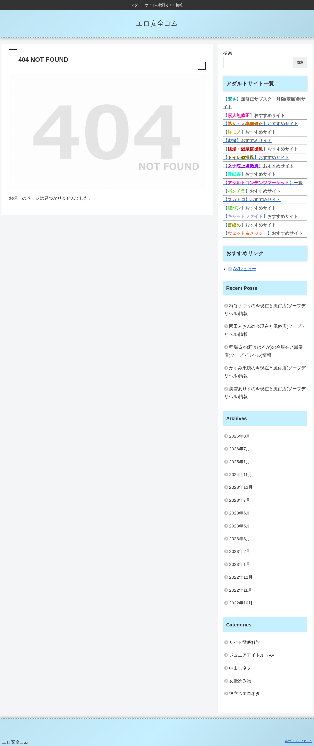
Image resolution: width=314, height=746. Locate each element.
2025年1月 (239, 461)
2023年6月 (239, 513)
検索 (227, 52)
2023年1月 (239, 564)
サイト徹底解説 (244, 642)
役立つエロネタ (244, 693)
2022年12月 (241, 577)
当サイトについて (298, 741)
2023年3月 (239, 538)
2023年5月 (239, 526)
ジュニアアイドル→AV (252, 655)
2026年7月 (239, 448)
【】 (254, 115)
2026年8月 (239, 436)
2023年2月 (239, 551)
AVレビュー (244, 268)
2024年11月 (240, 474)
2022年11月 (240, 590)
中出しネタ (240, 668)
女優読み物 (240, 680)
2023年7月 (239, 500)
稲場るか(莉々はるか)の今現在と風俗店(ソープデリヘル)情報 (263, 351)
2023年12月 (241, 487)
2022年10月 (241, 602)
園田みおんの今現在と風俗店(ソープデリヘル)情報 (265, 330)
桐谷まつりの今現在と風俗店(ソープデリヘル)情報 (265, 309)
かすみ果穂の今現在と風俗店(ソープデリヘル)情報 (265, 372)
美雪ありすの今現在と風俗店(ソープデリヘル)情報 (265, 392)
